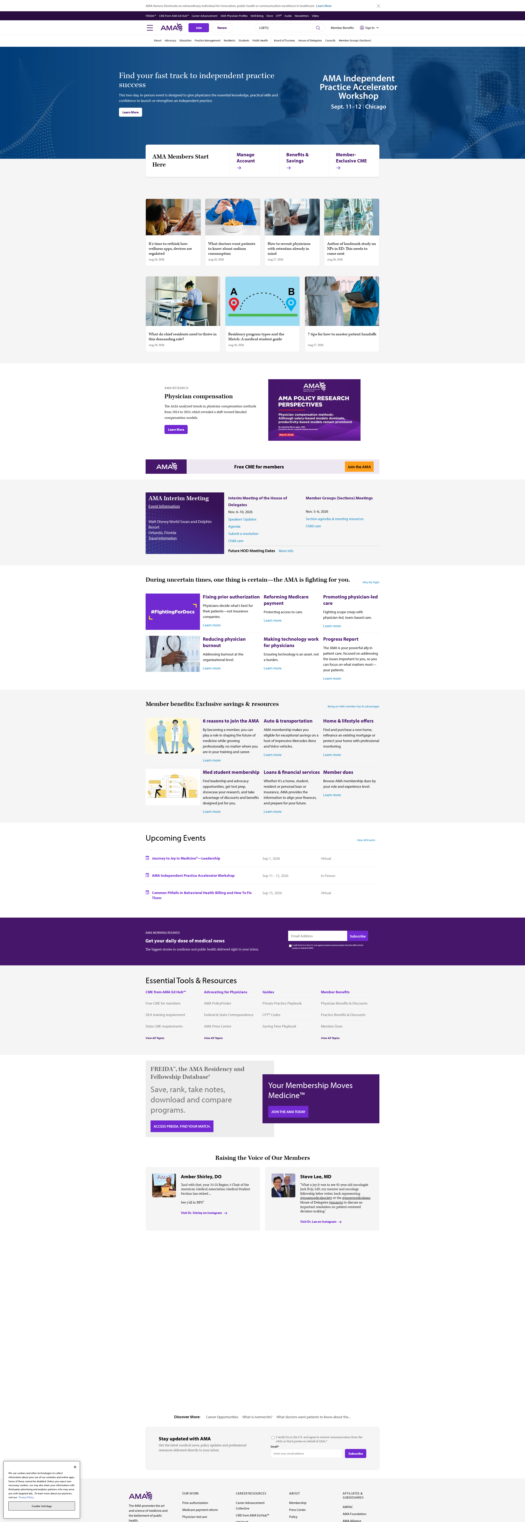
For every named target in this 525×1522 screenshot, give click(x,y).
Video (315, 16)
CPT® (279, 16)
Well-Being (257, 16)
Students (244, 40)
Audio (288, 16)
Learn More (324, 6)
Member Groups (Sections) (355, 40)
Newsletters (302, 16)
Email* (275, 1446)
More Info (286, 551)
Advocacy (170, 40)
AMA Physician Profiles (234, 16)
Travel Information (162, 538)
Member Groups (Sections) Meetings (339, 497)
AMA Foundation (354, 1514)
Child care (235, 541)
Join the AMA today (288, 1111)
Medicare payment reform (200, 1510)
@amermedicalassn (356, 1198)
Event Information (164, 506)
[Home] (140, 1495)
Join (199, 28)
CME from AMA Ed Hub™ (174, 16)
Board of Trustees (284, 40)
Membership (297, 1503)
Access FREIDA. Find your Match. (182, 1126)
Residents (229, 40)
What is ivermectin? (257, 1417)
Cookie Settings (42, 1506)
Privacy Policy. (26, 1497)
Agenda (234, 526)
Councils (330, 40)
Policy (293, 1517)
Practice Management (208, 40)
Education (185, 40)
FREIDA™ (151, 16)
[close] (379, 6)
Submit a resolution (243, 533)
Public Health (260, 40)
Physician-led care (194, 1517)
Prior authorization (195, 1503)
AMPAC (348, 1507)
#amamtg (336, 1202)
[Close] (75, 1467)
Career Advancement (205, 16)
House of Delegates (310, 40)
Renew (222, 28)
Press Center (297, 1510)
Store (269, 16)
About (158, 40)
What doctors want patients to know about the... (313, 1417)
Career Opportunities (222, 1417)
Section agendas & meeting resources (335, 519)
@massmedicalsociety (316, 1198)
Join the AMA (359, 466)
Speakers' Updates (242, 519)
